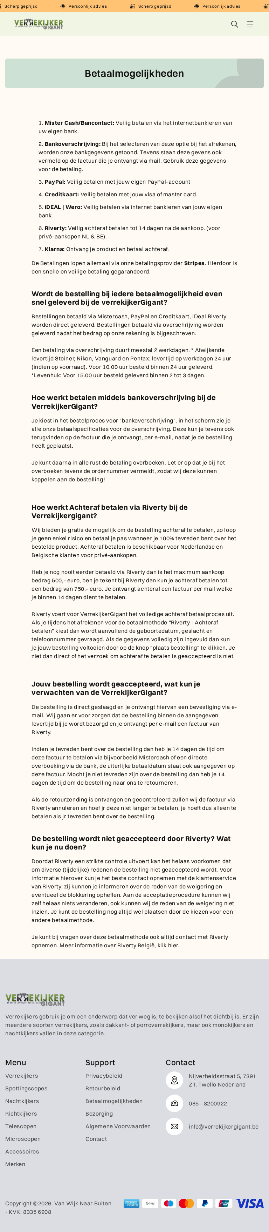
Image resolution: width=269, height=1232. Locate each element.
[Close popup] (212, 517)
